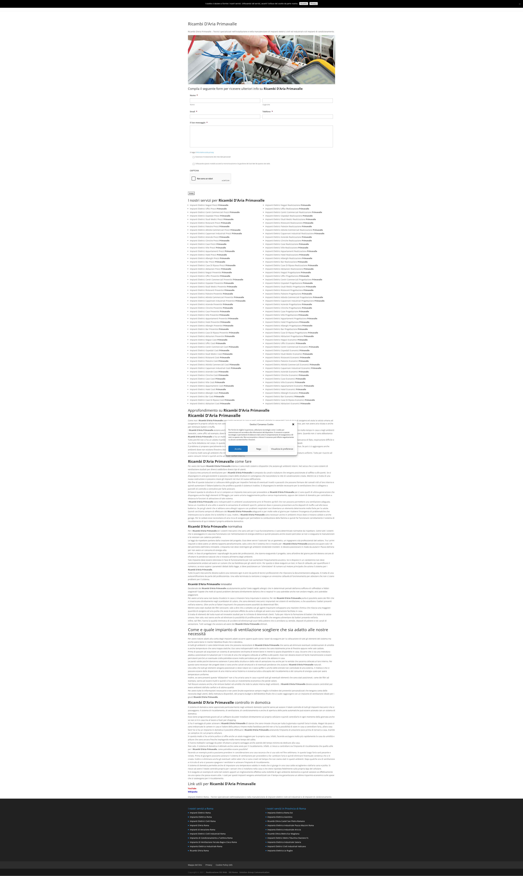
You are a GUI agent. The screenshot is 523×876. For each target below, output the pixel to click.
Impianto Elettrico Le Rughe (280, 850)
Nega (258, 448)
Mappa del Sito (195, 865)
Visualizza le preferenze (282, 448)
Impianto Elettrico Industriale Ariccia (284, 829)
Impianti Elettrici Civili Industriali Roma (208, 833)
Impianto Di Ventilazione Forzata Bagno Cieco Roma (213, 842)
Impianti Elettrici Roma (200, 812)
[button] (293, 424)
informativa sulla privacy (205, 152)
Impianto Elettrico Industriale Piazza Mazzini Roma (290, 825)
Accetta (238, 448)
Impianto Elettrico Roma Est (280, 812)
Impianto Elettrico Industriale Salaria (284, 842)
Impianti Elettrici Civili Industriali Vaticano (286, 846)
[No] (519, 4)
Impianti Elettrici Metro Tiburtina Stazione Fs (287, 838)
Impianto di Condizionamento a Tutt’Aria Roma (211, 838)
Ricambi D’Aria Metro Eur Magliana (283, 833)
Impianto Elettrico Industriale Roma (206, 846)
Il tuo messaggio (199, 122)
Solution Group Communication (254, 872)
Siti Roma (233, 872)
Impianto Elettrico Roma (201, 817)
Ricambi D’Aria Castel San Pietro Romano (286, 821)
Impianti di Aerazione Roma (202, 829)
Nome (194, 95)
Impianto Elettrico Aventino (279, 817)
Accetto (303, 3)
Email (193, 111)
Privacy (209, 865)
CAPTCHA (194, 170)
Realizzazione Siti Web (216, 872)
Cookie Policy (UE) (224, 865)
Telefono (267, 111)
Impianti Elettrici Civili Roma (203, 821)
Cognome (266, 105)
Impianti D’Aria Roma (199, 825)
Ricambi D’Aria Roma (199, 850)
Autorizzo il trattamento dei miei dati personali (213, 157)
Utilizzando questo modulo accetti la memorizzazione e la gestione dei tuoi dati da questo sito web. (232, 163)
